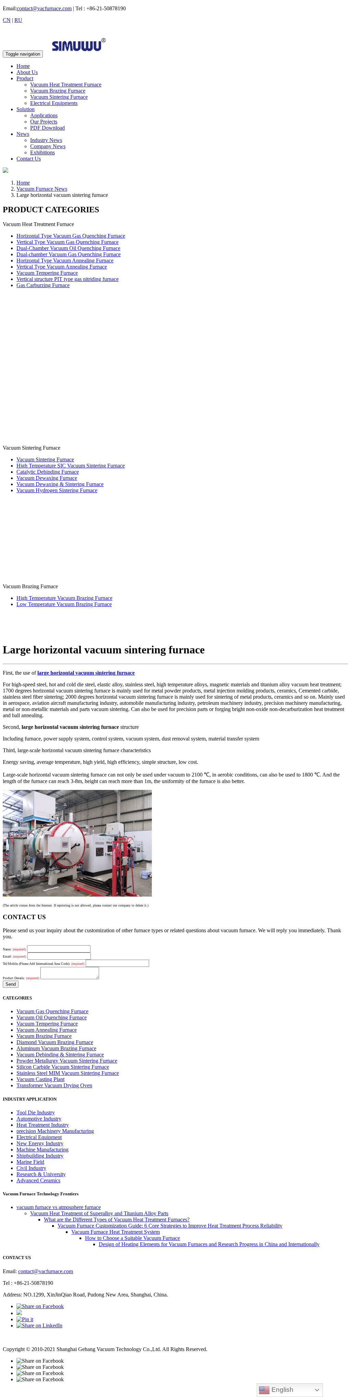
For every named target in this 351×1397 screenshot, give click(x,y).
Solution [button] (25, 109)
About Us (27, 72)
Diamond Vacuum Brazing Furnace (54, 1042)
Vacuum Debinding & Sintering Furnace (60, 1054)
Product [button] (24, 78)
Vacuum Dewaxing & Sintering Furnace (60, 484)
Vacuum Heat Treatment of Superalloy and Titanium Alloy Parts (99, 1213)
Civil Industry (31, 1168)
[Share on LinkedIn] (39, 1325)
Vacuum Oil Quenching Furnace (51, 1017)
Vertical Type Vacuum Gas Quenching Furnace (67, 242)
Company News (47, 146)
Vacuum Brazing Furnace (57, 91)
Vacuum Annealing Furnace (46, 1030)
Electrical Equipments (53, 103)
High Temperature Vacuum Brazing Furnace (64, 598)
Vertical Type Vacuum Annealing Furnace (61, 267)
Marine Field (30, 1162)
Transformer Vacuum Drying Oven (54, 1085)
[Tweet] (19, 1313)
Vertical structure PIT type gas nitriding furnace (67, 279)
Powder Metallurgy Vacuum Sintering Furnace (66, 1061)
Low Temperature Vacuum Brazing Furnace (64, 604)
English (281, 1389)
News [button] (22, 134)
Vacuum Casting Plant (40, 1079)
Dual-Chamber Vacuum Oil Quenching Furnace (68, 248)
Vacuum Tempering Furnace (47, 273)
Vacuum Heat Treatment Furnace (65, 84)
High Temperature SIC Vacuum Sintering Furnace (70, 466)
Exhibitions (42, 152)
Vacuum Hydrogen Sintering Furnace (56, 490)
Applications (44, 115)
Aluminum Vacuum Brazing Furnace (56, 1048)
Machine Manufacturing (42, 1149)
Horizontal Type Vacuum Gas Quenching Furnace (70, 236)
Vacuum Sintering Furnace (59, 97)
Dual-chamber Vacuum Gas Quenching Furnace (68, 254)
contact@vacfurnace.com (44, 8)
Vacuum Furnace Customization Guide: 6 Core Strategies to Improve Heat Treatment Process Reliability (170, 1226)
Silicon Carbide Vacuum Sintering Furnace (62, 1067)
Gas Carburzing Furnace (43, 285)
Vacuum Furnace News (41, 189)
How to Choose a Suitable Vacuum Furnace (132, 1238)
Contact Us (28, 159)
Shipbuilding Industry (39, 1156)
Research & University (41, 1174)
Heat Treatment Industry (42, 1125)
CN (7, 20)
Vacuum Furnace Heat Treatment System (115, 1232)
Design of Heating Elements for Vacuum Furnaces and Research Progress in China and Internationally (209, 1244)
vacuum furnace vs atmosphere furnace (58, 1207)
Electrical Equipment (39, 1137)
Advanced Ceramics (38, 1180)
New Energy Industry (39, 1143)
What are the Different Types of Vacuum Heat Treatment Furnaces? (117, 1219)
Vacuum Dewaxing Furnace (46, 478)
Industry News (46, 140)
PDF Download (47, 128)
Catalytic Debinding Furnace (47, 472)
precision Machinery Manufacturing (55, 1131)
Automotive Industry (38, 1119)
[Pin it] (24, 1319)
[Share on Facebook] (40, 1306)
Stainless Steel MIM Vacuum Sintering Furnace (67, 1073)
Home (23, 66)
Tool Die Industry (35, 1112)
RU (18, 20)
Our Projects (43, 122)
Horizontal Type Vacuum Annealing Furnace (64, 260)
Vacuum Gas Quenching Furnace (52, 1011)
